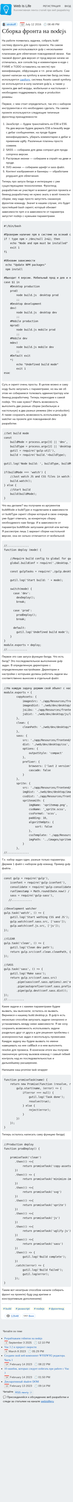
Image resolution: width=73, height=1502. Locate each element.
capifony (25, 79)
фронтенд (57, 1308)
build (8, 1308)
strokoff (11, 24)
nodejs (40, 1308)
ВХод (68, 6)
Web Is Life (42, 8)
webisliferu (47, 1401)
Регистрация (52, 6)
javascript (24, 1308)
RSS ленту (22, 1392)
